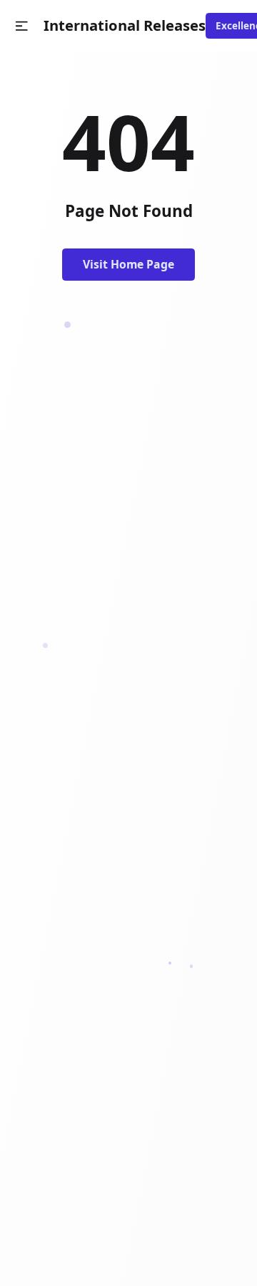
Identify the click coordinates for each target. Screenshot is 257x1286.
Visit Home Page (128, 264)
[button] (22, 26)
